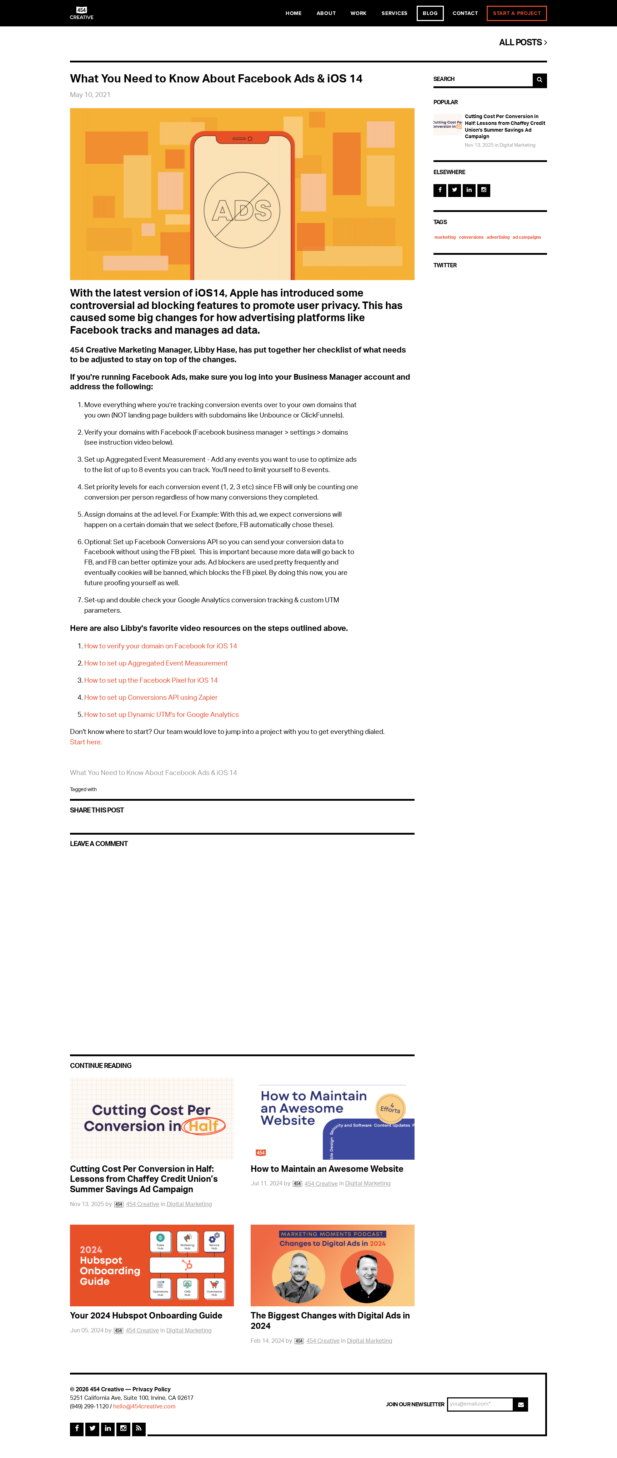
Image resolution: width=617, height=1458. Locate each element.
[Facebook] (439, 190)
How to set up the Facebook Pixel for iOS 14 (151, 681)
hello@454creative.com (144, 1407)
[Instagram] (483, 190)
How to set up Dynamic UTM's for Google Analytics (161, 716)
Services (395, 13)
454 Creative (142, 1205)
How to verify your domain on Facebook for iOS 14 (160, 647)
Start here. (87, 743)
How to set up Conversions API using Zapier (151, 698)
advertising (498, 238)
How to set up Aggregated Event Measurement (156, 664)
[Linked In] (469, 190)
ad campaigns (527, 238)
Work (359, 13)
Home (294, 13)
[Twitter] (454, 190)
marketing (445, 238)
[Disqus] (242, 945)
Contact (465, 13)
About (326, 13)
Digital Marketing (189, 1205)
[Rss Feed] (139, 1429)
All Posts (521, 43)
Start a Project (517, 13)
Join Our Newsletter (415, 1404)
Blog (430, 13)
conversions (471, 238)
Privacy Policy (151, 1390)
